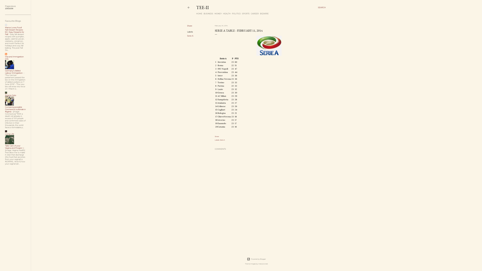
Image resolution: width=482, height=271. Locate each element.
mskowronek (263, 264)
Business (208, 14)
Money (218, 14)
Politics (236, 14)
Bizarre (264, 14)
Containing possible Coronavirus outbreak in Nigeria (15, 109)
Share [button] (189, 26)
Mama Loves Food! (13, 27)
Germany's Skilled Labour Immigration (14, 72)
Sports (246, 14)
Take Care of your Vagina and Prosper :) (14, 147)
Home (199, 14)
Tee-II (202, 7)
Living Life (9, 134)
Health (227, 14)
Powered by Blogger (258, 259)
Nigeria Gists (10, 95)
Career (255, 14)
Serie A (190, 36)
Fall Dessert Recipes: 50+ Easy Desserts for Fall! (14, 32)
